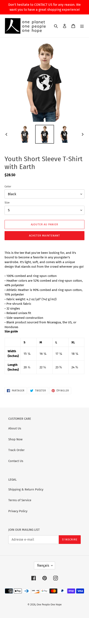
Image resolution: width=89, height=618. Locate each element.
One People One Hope (49, 604)
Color (8, 186)
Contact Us (15, 461)
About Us (14, 428)
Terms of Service (19, 500)
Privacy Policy (17, 511)
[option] (25, 134)
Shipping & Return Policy (25, 489)
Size (7, 202)
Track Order (16, 450)
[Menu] (82, 25)
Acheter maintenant (44, 235)
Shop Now (15, 439)
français (43, 565)
